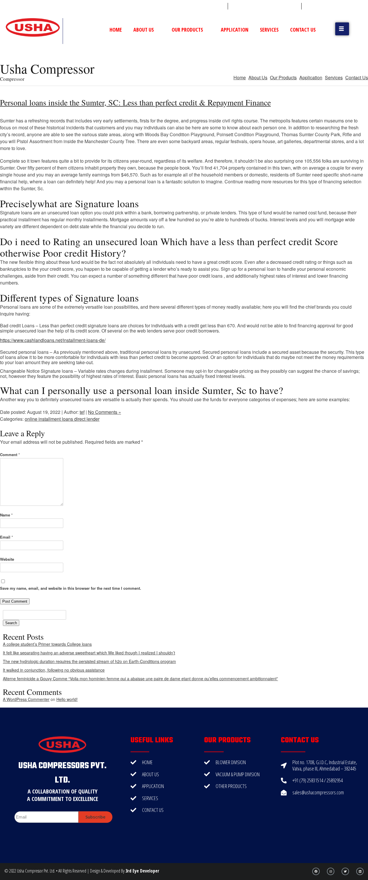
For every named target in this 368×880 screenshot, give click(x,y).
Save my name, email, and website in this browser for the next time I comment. (70, 588)
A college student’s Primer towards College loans (47, 644)
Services (269, 29)
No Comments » (104, 412)
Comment (10, 454)
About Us (143, 29)
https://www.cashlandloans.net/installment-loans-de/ (53, 340)
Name (6, 515)
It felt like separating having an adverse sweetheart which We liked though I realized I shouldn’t (89, 653)
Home (116, 29)
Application (234, 29)
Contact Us (303, 29)
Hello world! (67, 699)
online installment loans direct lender (62, 419)
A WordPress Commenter (26, 699)
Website (7, 559)
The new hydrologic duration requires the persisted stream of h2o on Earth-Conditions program (89, 661)
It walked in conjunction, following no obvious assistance (54, 670)
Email (6, 537)
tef (82, 412)
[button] (342, 28)
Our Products (187, 29)
